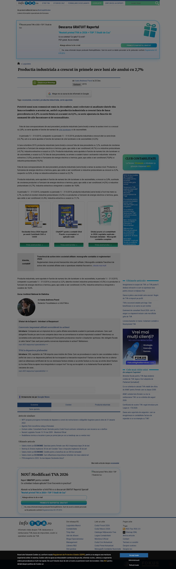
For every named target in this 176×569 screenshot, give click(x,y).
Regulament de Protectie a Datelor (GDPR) (69, 555)
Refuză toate (134, 565)
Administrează (134, 560)
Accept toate (134, 555)
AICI (105, 561)
